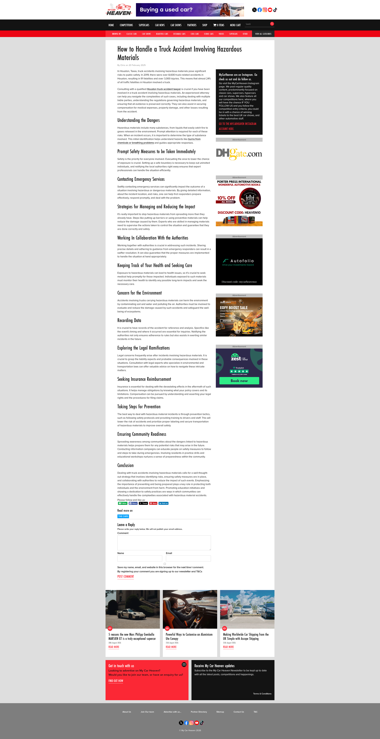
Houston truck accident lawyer (164, 89)
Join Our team (147, 712)
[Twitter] (254, 11)
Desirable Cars (179, 33)
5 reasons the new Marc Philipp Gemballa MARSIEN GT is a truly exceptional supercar (132, 636)
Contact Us (239, 712)
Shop (204, 25)
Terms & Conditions (262, 693)
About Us (126, 712)
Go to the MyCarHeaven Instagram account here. (237, 126)
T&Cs (199, 571)
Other (245, 33)
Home (111, 25)
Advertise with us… (172, 712)
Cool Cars (195, 33)
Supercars (144, 25)
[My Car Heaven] (119, 9)
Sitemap (220, 712)
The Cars (123, 516)
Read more (114, 647)
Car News (160, 25)
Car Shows (176, 25)
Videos (221, 33)
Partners (191, 25)
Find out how (116, 680)
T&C (256, 712)
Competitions (126, 25)
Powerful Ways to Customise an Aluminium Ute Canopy (189, 636)
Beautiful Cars (162, 33)
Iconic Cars (209, 33)
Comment (122, 533)
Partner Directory (199, 712)
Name (120, 553)
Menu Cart (235, 25)
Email (169, 553)
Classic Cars (131, 33)
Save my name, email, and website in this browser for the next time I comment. (160, 567)
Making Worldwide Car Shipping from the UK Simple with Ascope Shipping (246, 636)
